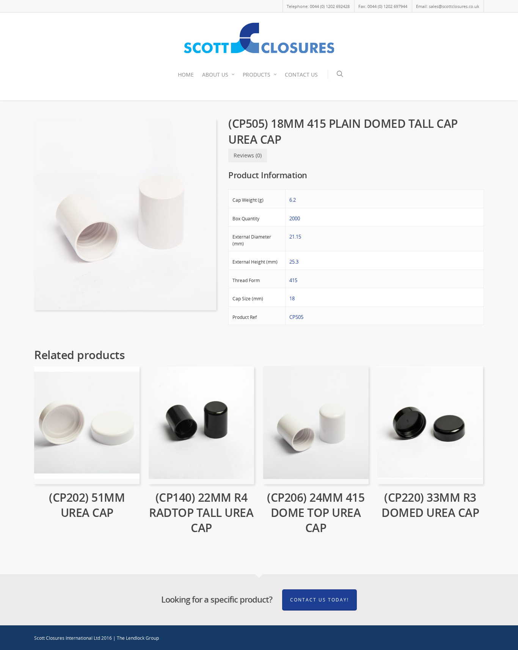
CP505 (296, 317)
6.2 (292, 199)
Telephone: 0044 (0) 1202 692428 (318, 6)
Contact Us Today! (319, 600)
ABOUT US (215, 74)
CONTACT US (301, 74)
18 (292, 298)
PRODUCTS (256, 74)
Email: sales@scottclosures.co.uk (447, 6)
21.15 (295, 236)
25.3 (293, 261)
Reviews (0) (248, 155)
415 (293, 280)
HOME (186, 74)
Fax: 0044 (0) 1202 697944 (382, 6)
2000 (294, 218)
